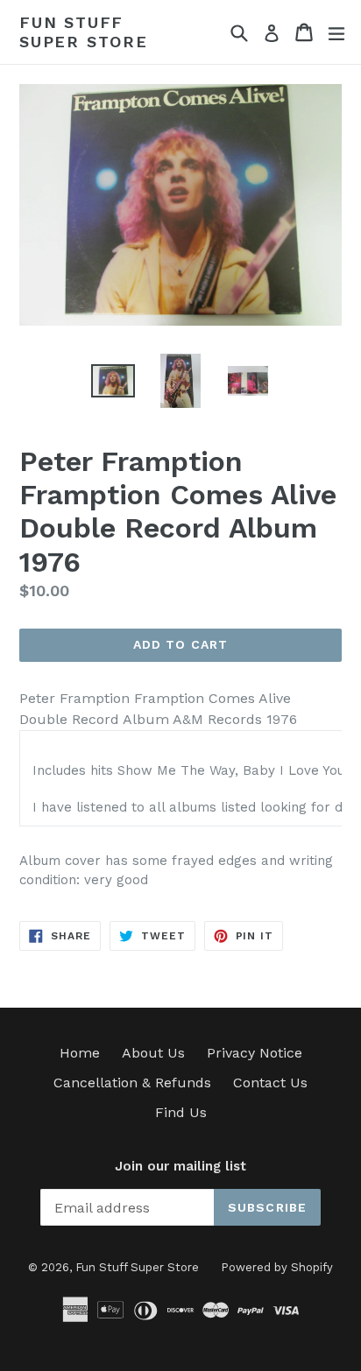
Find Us (181, 1112)
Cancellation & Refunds (132, 1082)
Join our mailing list (180, 1166)
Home (80, 1052)
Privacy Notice (254, 1052)
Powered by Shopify (277, 1267)
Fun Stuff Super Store (83, 32)
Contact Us (270, 1082)
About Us (153, 1052)
